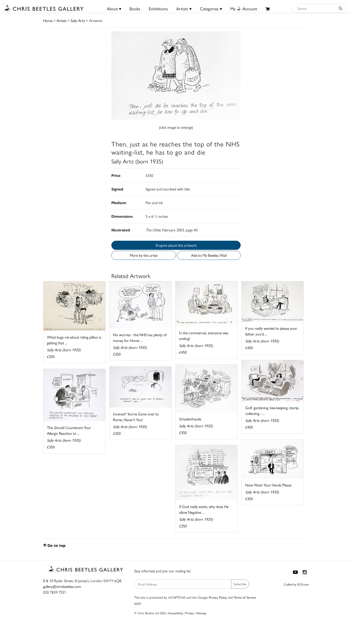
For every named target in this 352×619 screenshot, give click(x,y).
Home (47, 20)
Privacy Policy (218, 597)
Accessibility (175, 613)
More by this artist (144, 255)
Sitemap (201, 613)
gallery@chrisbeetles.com (62, 586)
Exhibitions (158, 8)
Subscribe (240, 583)
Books (135, 8)
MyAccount (243, 8)
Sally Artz (78, 20)
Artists (62, 20)
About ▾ (114, 8)
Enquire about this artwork (176, 245)
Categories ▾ (211, 8)
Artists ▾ (184, 8)
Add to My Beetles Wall (209, 255)
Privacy (189, 613)
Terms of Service (245, 597)
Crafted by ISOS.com (296, 584)
